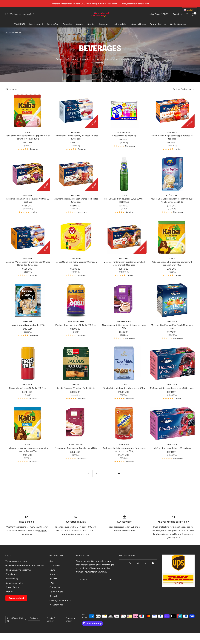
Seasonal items (138, 24)
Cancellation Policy (14, 583)
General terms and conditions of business (24, 565)
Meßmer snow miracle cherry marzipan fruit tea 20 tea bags (76, 137)
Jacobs (76, 385)
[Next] (119, 473)
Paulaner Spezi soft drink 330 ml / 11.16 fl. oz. (75, 325)
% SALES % (19, 24)
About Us (54, 574)
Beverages (103, 24)
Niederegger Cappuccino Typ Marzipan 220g (76, 448)
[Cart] (193, 14)
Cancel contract (16, 598)
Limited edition (120, 24)
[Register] (110, 579)
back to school (36, 24)
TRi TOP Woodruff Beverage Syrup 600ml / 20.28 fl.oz (124, 200)
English (176, 14)
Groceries (67, 24)
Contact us (55, 587)
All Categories (56, 604)
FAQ (52, 583)
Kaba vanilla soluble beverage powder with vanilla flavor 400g (28, 449)
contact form (143, 3)
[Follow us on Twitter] (130, 563)
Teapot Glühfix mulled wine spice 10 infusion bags (76, 263)
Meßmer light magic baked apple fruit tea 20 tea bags (172, 137)
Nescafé (27, 321)
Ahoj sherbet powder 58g (124, 135)
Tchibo (124, 385)
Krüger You (172, 195)
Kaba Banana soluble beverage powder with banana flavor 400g (172, 263)
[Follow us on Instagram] (138, 563)
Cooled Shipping (178, 24)
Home (7, 32)
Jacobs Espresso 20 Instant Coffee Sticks (76, 388)
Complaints (10, 574)
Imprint (9, 591)
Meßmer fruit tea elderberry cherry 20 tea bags (172, 388)
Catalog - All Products (60, 600)
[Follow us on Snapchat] (153, 563)
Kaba (27, 132)
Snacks (90, 24)
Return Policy (11, 578)
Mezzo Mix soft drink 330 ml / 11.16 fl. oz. (28, 388)
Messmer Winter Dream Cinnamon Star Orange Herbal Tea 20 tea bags (27, 263)
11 (111, 473)
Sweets (79, 24)
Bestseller (54, 596)
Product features (158, 24)
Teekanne (76, 258)
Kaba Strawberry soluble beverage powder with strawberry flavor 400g (28, 137)
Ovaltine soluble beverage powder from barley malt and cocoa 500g (124, 449)
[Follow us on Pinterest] (145, 563)
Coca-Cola (28, 385)
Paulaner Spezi (76, 321)
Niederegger (124, 321)
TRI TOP (124, 195)
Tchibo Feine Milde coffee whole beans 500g (124, 388)
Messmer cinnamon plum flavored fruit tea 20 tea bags (27, 200)
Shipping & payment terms (18, 570)
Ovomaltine (124, 445)
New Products (56, 591)
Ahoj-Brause (124, 132)
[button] (189, 10)
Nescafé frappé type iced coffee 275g (28, 325)
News (52, 570)
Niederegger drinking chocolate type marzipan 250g (124, 326)
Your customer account (16, 561)
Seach (52, 561)
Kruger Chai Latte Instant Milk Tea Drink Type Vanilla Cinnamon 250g (172, 200)
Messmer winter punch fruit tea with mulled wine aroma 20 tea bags (124, 263)
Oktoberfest (53, 24)
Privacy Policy (12, 587)
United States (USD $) (158, 14)
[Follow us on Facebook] (123, 563)
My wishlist (55, 565)
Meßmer (76, 132)
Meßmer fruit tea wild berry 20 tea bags (172, 448)
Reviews (53, 578)
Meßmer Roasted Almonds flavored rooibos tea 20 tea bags (76, 200)
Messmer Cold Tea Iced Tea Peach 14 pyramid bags (172, 326)
